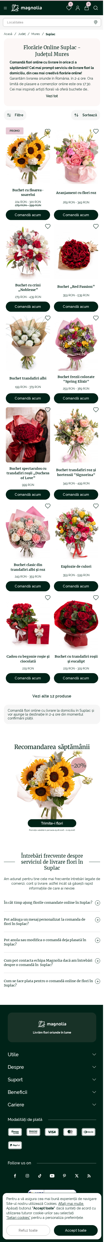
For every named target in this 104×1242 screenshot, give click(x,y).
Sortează (89, 115)
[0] (69, 8)
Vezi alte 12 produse (51, 696)
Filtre (19, 115)
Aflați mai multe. (71, 1204)
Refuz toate (28, 1230)
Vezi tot (52, 96)
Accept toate (75, 1230)
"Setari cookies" (18, 1218)
